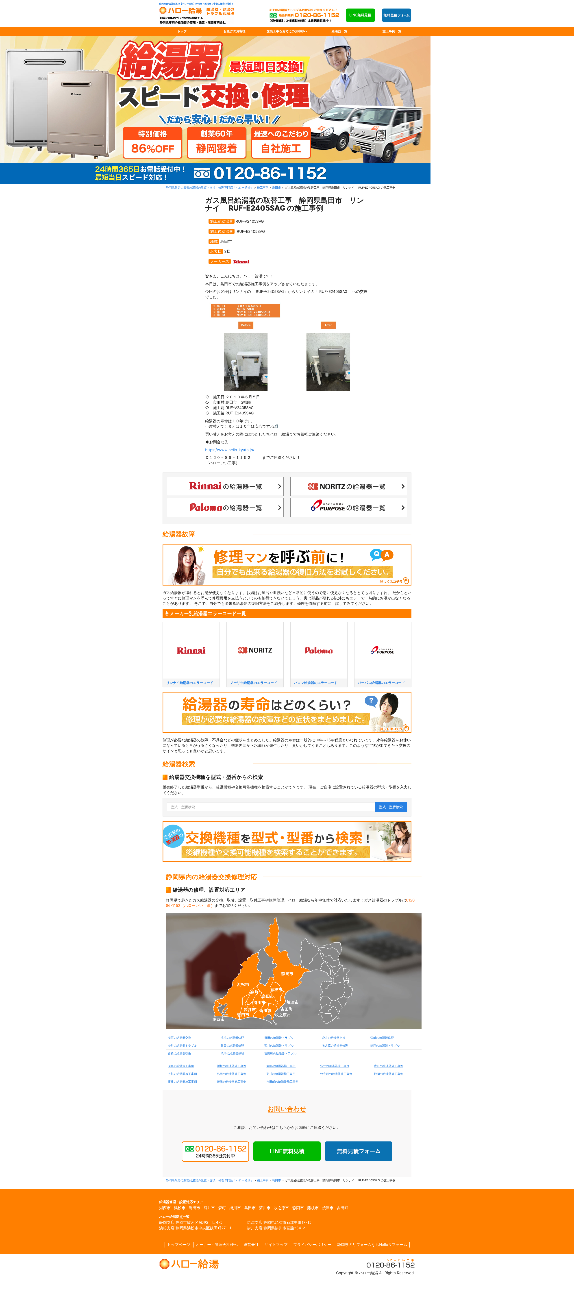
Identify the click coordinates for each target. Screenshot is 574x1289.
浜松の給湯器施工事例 (231, 1066)
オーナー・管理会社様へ (217, 1244)
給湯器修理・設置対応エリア (181, 1202)
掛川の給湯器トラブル (182, 1045)
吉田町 (342, 1208)
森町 (222, 1208)
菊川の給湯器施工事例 (281, 1074)
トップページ (178, 1244)
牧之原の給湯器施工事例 (336, 1074)
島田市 (250, 1208)
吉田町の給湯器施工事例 (282, 1081)
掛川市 (235, 1208)
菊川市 (264, 1208)
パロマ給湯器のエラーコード (316, 683)
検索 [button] (391, 807)
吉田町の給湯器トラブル (280, 1053)
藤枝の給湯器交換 (179, 1053)
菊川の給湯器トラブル (279, 1045)
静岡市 (298, 1208)
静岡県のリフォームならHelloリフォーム (372, 1244)
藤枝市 (313, 1208)
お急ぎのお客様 (235, 31)
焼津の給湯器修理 (232, 1053)
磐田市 (194, 1208)
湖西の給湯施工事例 (181, 1066)
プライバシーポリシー (312, 1244)
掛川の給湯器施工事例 (182, 1074)
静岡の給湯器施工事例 (388, 1074)
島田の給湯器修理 (232, 1045)
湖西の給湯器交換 (179, 1037)
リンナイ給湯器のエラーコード (189, 683)
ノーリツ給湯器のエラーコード (253, 683)
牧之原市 (281, 1208)
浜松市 (179, 1208)
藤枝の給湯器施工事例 (182, 1081)
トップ (182, 31)
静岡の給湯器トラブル (385, 1045)
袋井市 (209, 1208)
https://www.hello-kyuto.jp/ (229, 450)
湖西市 (165, 1208)
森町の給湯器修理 (382, 1037)
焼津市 (327, 1208)
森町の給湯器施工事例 (388, 1066)
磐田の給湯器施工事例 (281, 1066)
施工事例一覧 (392, 31)
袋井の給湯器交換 (333, 1037)
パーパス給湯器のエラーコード (381, 683)
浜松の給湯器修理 (232, 1037)
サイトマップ (276, 1244)
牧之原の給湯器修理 (335, 1045)
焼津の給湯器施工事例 (231, 1081)
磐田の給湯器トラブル (279, 1037)
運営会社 (251, 1244)
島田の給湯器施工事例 (231, 1074)
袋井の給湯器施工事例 (334, 1066)
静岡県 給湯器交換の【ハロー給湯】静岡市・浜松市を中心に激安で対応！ (196, 3)
